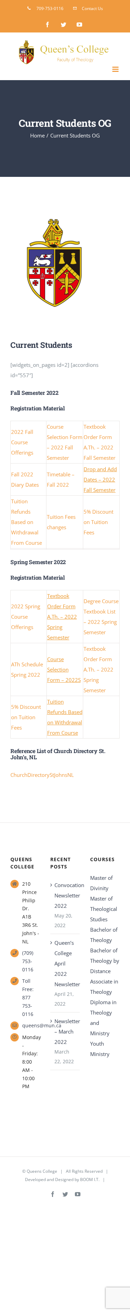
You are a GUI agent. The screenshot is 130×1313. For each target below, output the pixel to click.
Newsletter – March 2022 (65, 1031)
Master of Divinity (101, 883)
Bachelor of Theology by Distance (104, 960)
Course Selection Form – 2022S (64, 669)
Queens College (42, 1171)
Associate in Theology (104, 986)
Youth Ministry (100, 1048)
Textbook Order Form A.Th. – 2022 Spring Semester (62, 616)
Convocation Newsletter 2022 (65, 895)
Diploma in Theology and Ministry (103, 1018)
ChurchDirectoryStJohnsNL (42, 774)
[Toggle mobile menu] (116, 69)
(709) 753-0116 (27, 961)
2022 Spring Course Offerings (25, 616)
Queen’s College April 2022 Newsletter (65, 963)
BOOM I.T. (89, 1179)
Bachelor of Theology (104, 934)
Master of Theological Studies (103, 909)
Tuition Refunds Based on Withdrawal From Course (26, 522)
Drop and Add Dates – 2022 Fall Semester (100, 479)
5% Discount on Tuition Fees (98, 522)
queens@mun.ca (31, 1025)
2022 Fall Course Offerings (22, 442)
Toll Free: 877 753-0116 (28, 997)
